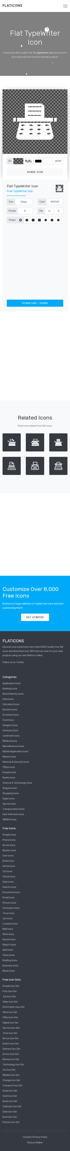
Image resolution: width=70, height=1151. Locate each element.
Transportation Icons (14, 809)
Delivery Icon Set (11, 1048)
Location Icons (10, 923)
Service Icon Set (11, 1028)
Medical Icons (10, 741)
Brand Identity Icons (13, 693)
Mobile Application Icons (15, 751)
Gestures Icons (10, 730)
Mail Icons (8, 929)
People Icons (9, 772)
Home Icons (9, 866)
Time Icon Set (10, 1033)
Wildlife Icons (9, 819)
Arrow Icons (9, 845)
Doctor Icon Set (11, 1054)
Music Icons (9, 970)
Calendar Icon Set (12, 1106)
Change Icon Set (11, 1080)
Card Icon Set (10, 1096)
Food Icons (8, 720)
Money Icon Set (11, 1059)
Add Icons (8, 949)
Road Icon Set (10, 1090)
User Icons (8, 855)
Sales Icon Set (10, 1001)
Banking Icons (10, 688)
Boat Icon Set (10, 1117)
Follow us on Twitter (13, 662)
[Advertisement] (35, 261)
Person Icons (9, 902)
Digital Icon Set (10, 1022)
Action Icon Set (11, 1043)
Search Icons (9, 887)
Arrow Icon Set (10, 1038)
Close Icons (9, 955)
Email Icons (9, 897)
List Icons (7, 871)
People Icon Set (11, 986)
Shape (12, 220)
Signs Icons (9, 798)
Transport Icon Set (12, 1085)
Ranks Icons (9, 777)
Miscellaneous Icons (13, 746)
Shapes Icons (10, 788)
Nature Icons (9, 756)
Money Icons (9, 850)
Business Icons (10, 965)
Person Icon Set (11, 1122)
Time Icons (8, 913)
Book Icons (8, 860)
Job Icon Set (9, 996)
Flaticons (12, 6)
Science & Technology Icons (17, 782)
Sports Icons (9, 803)
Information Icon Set (13, 1007)
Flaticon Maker (35, 1142)
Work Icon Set (10, 1012)
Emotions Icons (11, 714)
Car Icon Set (9, 1069)
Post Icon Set (10, 991)
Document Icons (11, 892)
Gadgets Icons (10, 725)
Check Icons (9, 876)
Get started (35, 617)
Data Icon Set (10, 1111)
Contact (27, 1137)
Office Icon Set (10, 1017)
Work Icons (8, 934)
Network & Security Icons (16, 762)
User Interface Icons (13, 814)
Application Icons (12, 683)
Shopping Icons (11, 793)
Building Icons (10, 960)
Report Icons (9, 944)
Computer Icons (11, 908)
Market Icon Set (11, 1075)
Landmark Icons (11, 735)
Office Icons (9, 767)
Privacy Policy (40, 1137)
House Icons (9, 939)
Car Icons (7, 918)
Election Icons (10, 709)
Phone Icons (9, 840)
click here (51, 150)
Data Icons (8, 699)
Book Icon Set (10, 1101)
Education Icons (11, 704)
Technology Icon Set (13, 1064)
